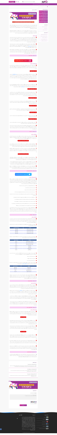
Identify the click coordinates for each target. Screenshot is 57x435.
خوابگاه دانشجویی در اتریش (29, 307)
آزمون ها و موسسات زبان (36, 4)
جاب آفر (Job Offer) (15, 74)
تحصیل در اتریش (30, 55)
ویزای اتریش (31, 214)
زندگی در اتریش (29, 46)
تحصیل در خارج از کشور (42, 4)
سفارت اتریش (21, 290)
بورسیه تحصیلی (22, 86)
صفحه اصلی (46, 4)
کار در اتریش (31, 131)
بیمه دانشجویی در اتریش (25, 263)
